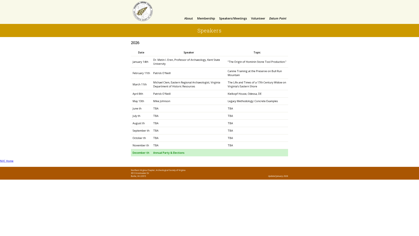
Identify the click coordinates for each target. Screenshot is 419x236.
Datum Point (277, 18)
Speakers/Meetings (233, 18)
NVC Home (6, 161)
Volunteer (258, 18)
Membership (206, 18)
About (188, 18)
